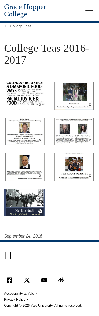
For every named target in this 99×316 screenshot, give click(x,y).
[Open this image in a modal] (24, 96)
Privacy (16, 299)
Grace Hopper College (25, 10)
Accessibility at (21, 293)
